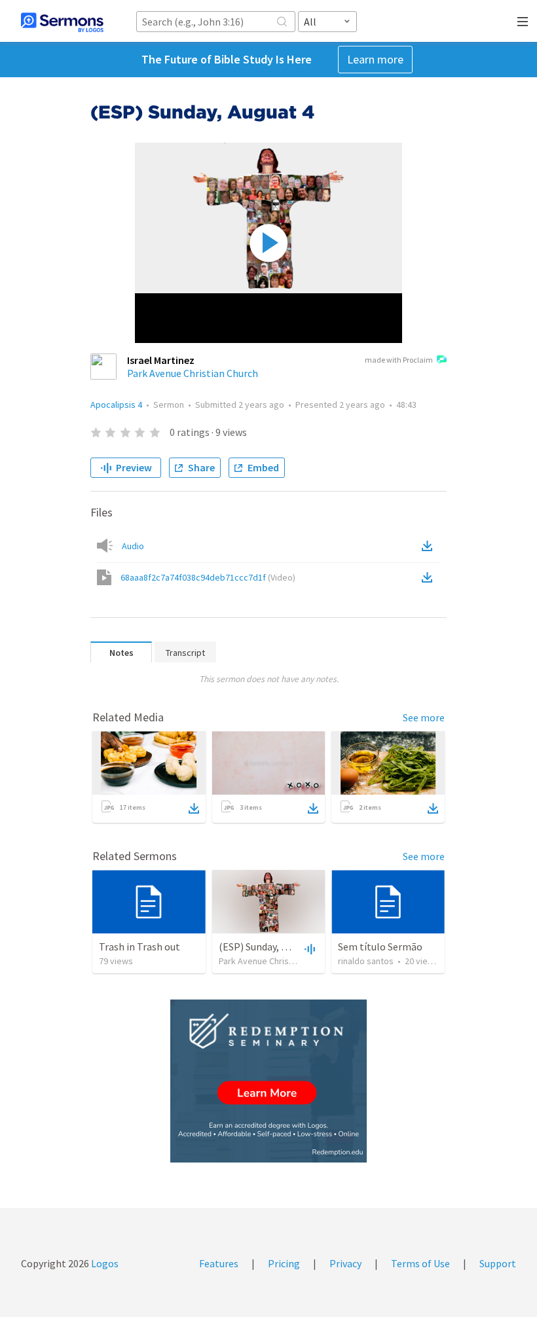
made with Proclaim (399, 360)
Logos (104, 1263)
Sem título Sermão (380, 946)
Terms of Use (420, 1263)
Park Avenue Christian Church (192, 373)
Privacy (345, 1263)
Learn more (375, 59)
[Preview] (308, 948)
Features (218, 1263)
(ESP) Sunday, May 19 (265, 946)
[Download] (194, 808)
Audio (133, 546)
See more (424, 717)
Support (497, 1263)
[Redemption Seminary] (268, 1081)
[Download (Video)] (429, 577)
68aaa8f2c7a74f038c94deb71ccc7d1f (207, 577)
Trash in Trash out (139, 946)
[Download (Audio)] (429, 546)
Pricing (284, 1263)
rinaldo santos (366, 961)
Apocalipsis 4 (116, 404)
